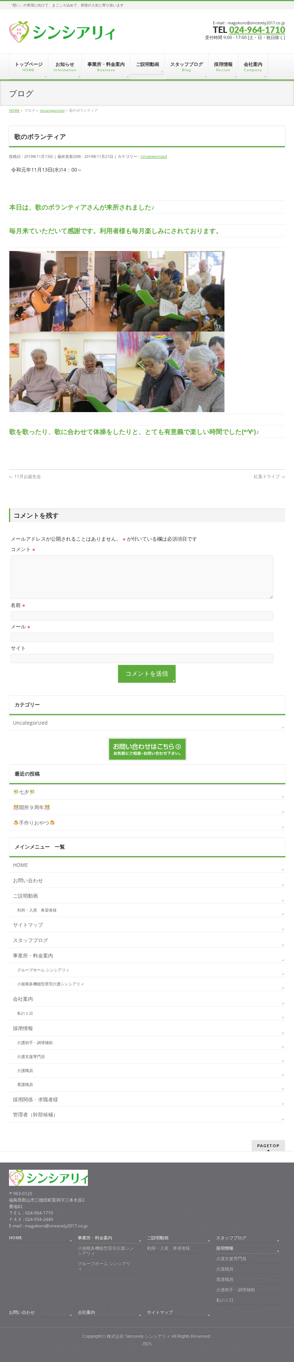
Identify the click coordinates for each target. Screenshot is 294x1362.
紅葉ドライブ (269, 476)
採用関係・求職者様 (35, 1099)
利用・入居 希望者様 (37, 910)
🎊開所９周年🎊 (31, 807)
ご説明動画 (25, 895)
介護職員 (25, 1070)
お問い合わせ (28, 880)
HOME (20, 864)
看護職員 (25, 1084)
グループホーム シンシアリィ (43, 969)
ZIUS (147, 1343)
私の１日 (25, 1013)
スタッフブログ (30, 940)
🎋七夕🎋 (24, 791)
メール (20, 626)
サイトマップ (28, 924)
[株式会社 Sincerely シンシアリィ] (62, 34)
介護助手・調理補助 (35, 1042)
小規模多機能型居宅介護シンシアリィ (50, 983)
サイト (18, 647)
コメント (23, 549)
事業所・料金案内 (33, 955)
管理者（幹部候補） (35, 1114)
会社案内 (23, 998)
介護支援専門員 (31, 1056)
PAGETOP (268, 1145)
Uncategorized (154, 156)
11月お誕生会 (25, 476)
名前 (18, 605)
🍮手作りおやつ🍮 (34, 822)
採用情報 (23, 1028)
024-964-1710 (257, 29)
